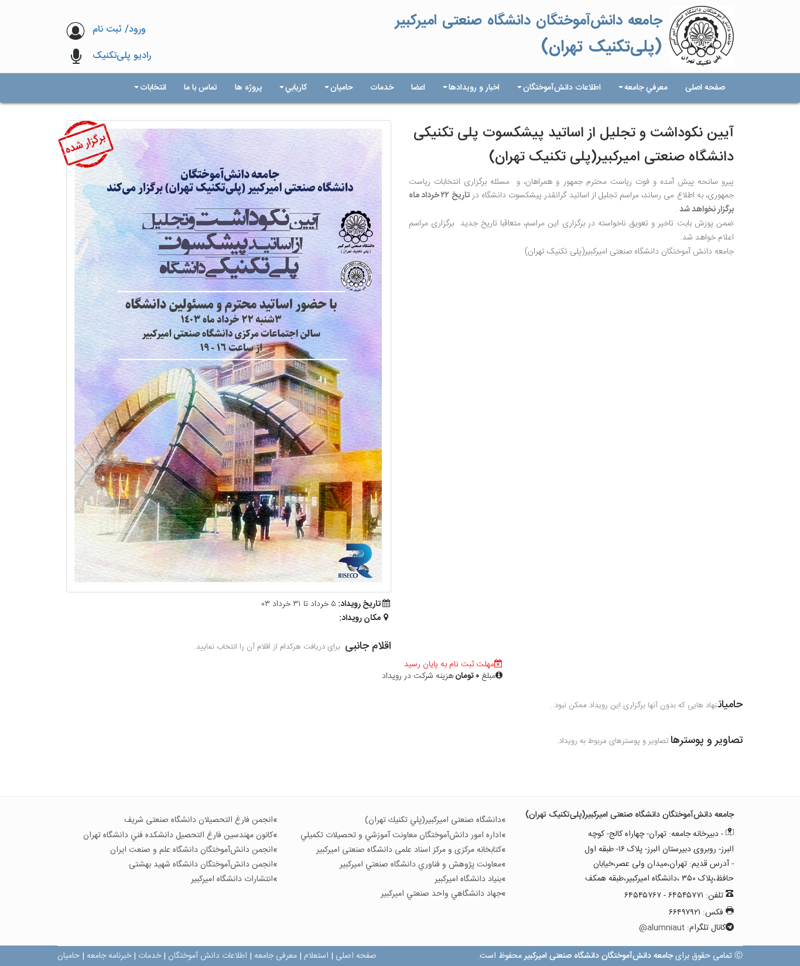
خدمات (149, 956)
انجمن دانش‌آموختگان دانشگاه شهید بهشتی (201, 865)
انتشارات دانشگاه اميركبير (232, 879)
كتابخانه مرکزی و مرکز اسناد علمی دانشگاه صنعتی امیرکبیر (408, 850)
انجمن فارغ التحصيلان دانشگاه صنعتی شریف (198, 820)
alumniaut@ (662, 928)
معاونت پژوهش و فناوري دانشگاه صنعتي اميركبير (420, 865)
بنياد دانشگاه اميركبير (468, 879)
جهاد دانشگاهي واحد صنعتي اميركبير (441, 894)
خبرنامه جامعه (109, 956)
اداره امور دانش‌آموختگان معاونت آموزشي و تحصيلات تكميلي (400, 835)
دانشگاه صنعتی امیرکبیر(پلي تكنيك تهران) (433, 820)
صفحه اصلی (356, 956)
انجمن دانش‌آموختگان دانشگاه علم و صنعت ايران (191, 850)
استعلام (316, 956)
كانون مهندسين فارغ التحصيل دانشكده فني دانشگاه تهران (178, 835)
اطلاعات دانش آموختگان (207, 956)
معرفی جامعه (275, 956)
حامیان (68, 956)
